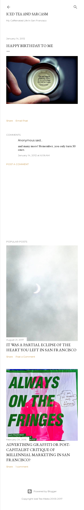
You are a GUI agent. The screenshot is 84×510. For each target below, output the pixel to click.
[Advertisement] (42, 202)
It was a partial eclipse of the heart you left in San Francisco (41, 347)
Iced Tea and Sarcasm (27, 14)
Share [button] (9, 120)
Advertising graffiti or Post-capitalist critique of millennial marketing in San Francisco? (38, 452)
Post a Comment (17, 164)
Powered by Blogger (45, 491)
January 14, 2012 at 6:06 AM (34, 155)
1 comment (22, 466)
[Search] (75, 6)
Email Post (22, 120)
